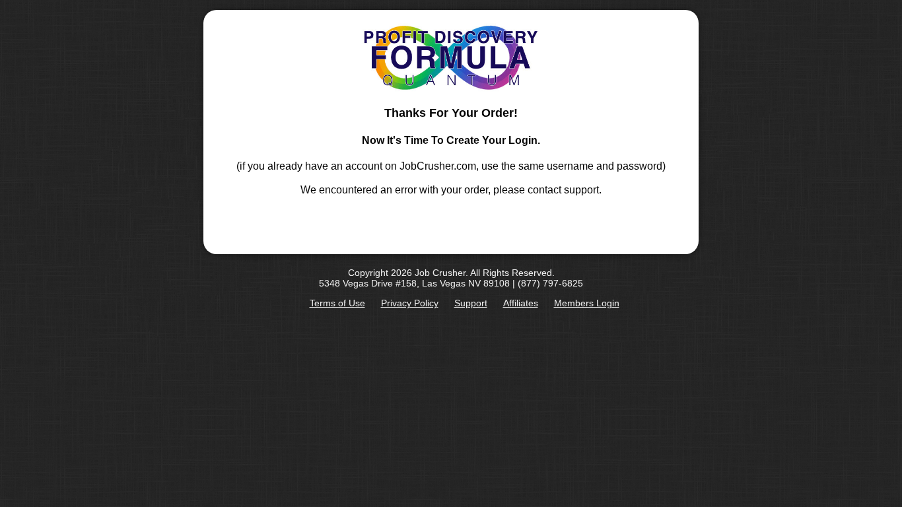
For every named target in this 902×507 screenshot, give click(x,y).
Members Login (586, 303)
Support (470, 303)
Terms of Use (337, 303)
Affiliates (520, 303)
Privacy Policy (409, 303)
